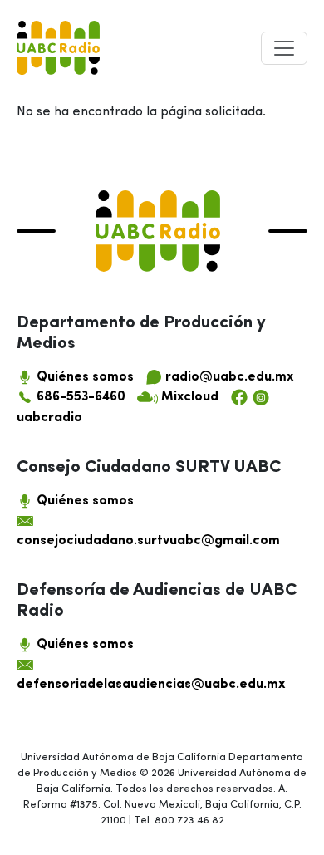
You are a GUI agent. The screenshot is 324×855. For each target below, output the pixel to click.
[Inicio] (58, 48)
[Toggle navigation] (284, 48)
